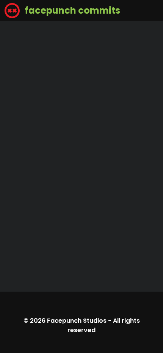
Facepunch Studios (77, 320)
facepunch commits (71, 10)
